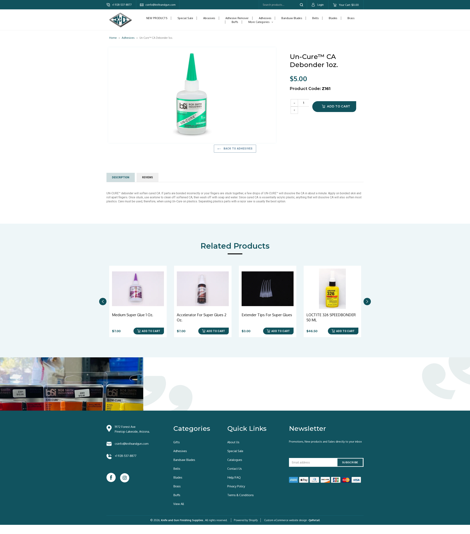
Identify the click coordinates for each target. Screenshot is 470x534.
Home (113, 37)
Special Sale (185, 18)
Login (320, 4)
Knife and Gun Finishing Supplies (182, 520)
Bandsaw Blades (291, 18)
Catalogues (234, 460)
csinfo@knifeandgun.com (160, 4)
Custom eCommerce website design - (286, 520)
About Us (233, 442)
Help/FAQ (234, 477)
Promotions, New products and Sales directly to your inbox (325, 441)
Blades (333, 18)
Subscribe (350, 462)
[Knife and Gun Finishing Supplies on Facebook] (111, 477)
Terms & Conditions (240, 495)
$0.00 (349, 4)
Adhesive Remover (237, 18)
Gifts (176, 442)
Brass (351, 18)
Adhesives (265, 18)
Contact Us (234, 468)
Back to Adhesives (238, 148)
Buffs (235, 22)
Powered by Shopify (246, 520)
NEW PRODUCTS (156, 18)
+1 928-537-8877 (122, 4)
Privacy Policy (236, 486)
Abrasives (209, 18)
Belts (315, 18)
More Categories (262, 22)
